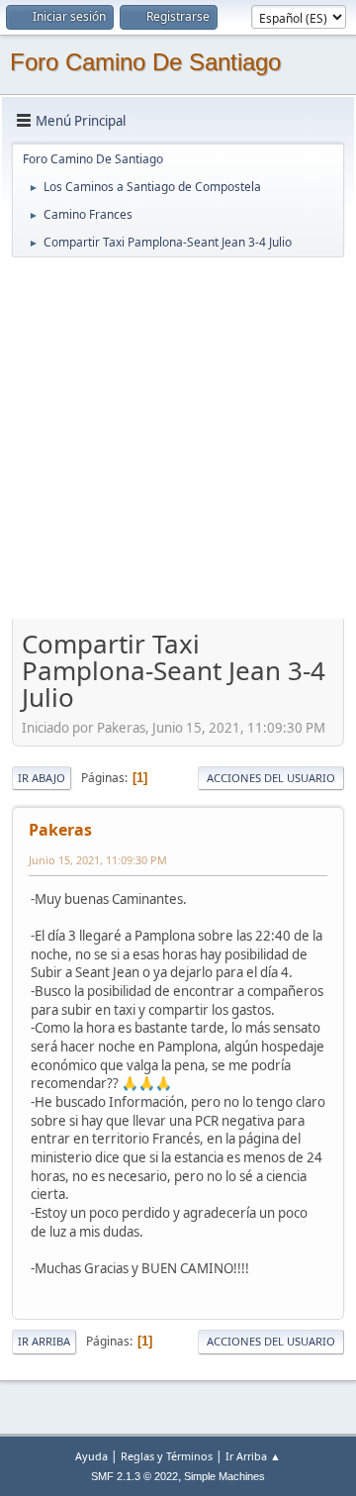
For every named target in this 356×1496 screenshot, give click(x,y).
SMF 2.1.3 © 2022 (134, 1476)
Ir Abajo (41, 777)
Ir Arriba (44, 1341)
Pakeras (60, 830)
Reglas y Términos (167, 1455)
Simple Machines (224, 1476)
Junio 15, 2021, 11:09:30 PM (98, 859)
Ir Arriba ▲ (253, 1455)
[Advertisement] (178, 437)
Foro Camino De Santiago (145, 62)
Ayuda (91, 1455)
